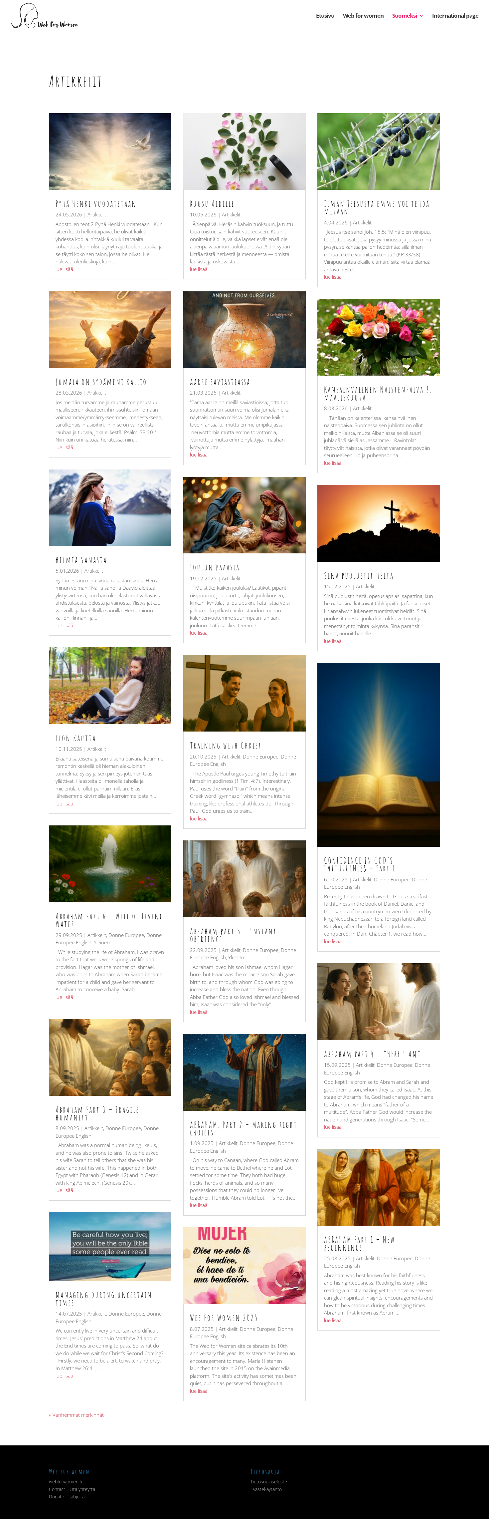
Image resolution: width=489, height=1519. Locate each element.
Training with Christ (226, 745)
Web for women (363, 16)
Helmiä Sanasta (81, 559)
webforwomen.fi (65, 1481)
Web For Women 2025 (224, 1317)
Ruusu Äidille (212, 203)
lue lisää (64, 269)
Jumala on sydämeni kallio (101, 381)
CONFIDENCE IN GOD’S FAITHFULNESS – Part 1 (360, 864)
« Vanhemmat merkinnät (76, 1414)
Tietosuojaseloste (268, 1481)
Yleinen (102, 942)
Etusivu (325, 16)
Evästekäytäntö (266, 1489)
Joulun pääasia (215, 567)
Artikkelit (96, 214)
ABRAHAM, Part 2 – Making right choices (243, 1128)
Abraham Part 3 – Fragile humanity (97, 1113)
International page (455, 16)
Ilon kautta (76, 738)
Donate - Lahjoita (66, 1496)
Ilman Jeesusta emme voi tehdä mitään (377, 207)
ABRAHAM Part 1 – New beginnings (359, 1243)
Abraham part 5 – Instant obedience (233, 935)
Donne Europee (126, 935)
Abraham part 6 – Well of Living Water (110, 920)
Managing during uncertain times (104, 1298)
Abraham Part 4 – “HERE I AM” (372, 1054)
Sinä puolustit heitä (359, 575)
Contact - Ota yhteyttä (72, 1489)
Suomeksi (404, 16)
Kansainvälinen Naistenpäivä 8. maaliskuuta (378, 393)
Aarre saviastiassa (220, 381)
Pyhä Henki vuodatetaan (96, 203)
